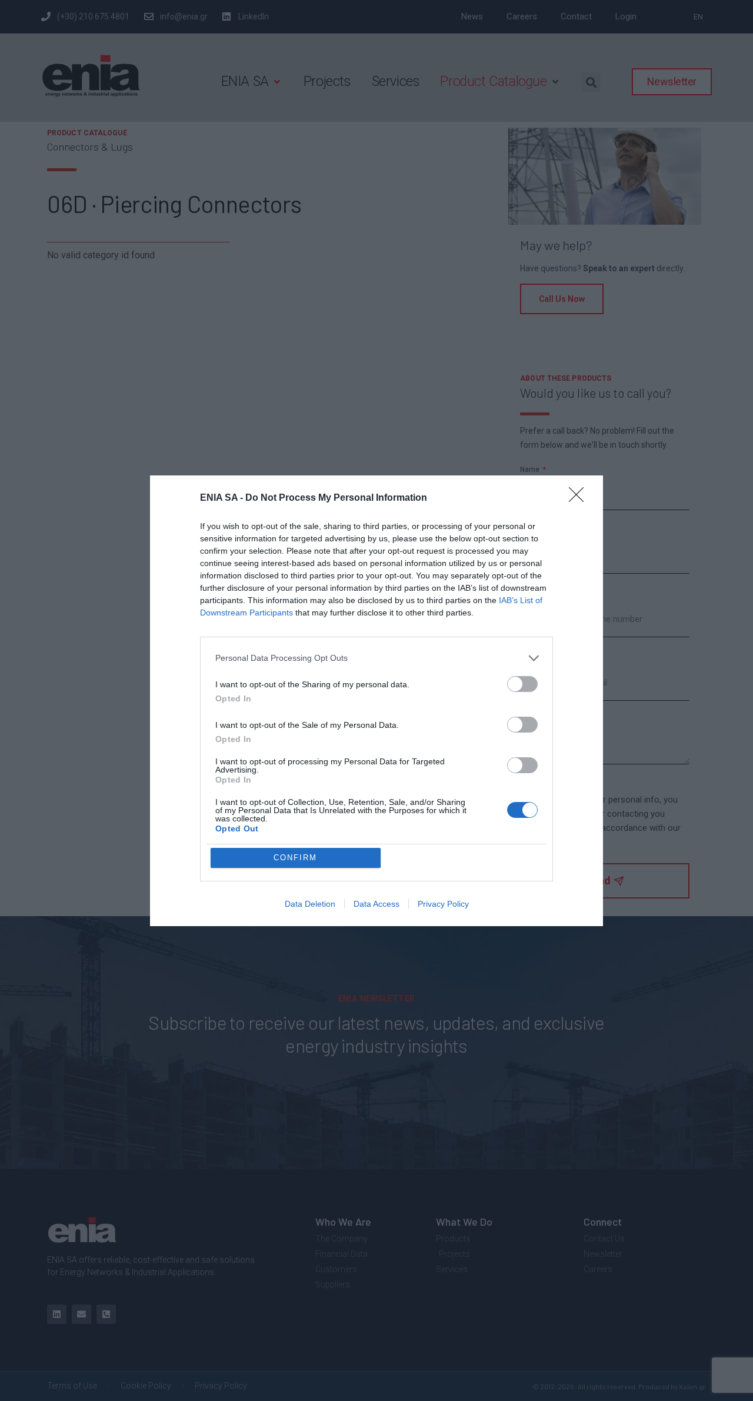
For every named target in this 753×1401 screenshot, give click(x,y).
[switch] (522, 684)
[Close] (580, 498)
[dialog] (376, 700)
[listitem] (376, 658)
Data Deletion (310, 904)
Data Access (376, 904)
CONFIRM (295, 857)
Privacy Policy (443, 904)
